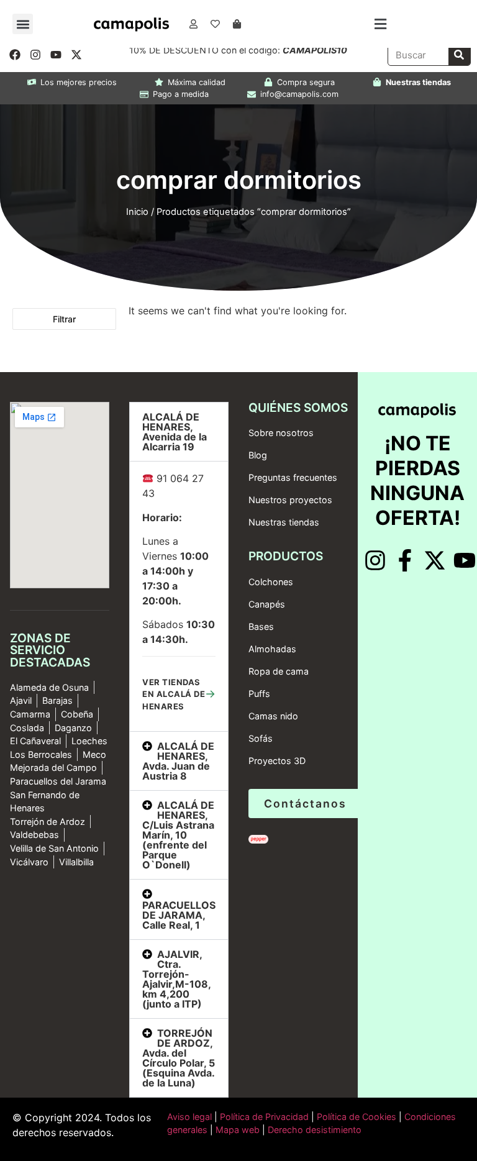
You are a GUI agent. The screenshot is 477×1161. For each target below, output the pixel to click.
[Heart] (215, 24)
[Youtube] (56, 54)
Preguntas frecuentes (292, 477)
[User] (193, 24)
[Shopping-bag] (237, 24)
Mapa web (238, 1129)
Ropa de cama (278, 671)
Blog (257, 455)
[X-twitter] (76, 54)
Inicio (137, 211)
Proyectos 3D (277, 760)
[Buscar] (459, 55)
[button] (22, 24)
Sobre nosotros (281, 432)
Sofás (260, 738)
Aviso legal (189, 1116)
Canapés (266, 604)
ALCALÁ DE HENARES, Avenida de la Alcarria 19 (174, 432)
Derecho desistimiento (314, 1129)
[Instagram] (35, 54)
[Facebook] (15, 54)
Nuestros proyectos (290, 499)
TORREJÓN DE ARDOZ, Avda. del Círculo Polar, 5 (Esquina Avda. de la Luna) (178, 1058)
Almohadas (272, 649)
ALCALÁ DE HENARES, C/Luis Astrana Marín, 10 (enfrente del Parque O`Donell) (178, 835)
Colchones (270, 581)
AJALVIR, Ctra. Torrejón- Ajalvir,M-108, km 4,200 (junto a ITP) (176, 979)
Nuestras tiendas (283, 522)
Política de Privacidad (263, 1116)
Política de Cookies (356, 1116)
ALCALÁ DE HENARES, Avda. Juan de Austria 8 (178, 761)
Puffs (259, 693)
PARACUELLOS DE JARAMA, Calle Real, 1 (179, 915)
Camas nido (273, 716)
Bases (261, 626)
